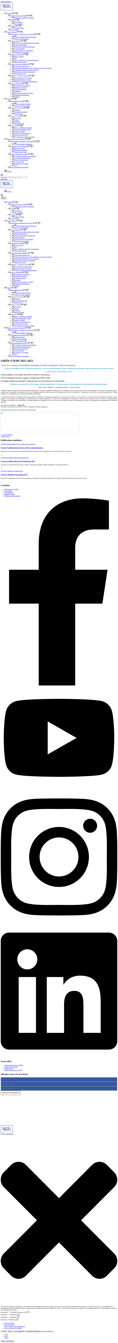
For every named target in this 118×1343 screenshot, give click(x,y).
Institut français (8, 1068)
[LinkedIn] (59, 1057)
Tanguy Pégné (113, 1121)
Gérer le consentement (7, 1341)
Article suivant (6, 436)
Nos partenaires (8, 492)
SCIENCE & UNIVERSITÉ (66, 365)
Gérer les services (9, 1325)
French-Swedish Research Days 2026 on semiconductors (22, 448)
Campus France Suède (11, 1067)
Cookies (114, 1124)
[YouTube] (59, 789)
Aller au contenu (5, 1)
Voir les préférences (19, 1331)
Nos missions (8, 491)
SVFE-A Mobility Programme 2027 (14, 475)
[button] (13, 13)
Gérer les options (9, 1323)
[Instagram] (59, 923)
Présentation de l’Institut (11, 489)
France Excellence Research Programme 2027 (18, 461)
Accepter (3, 1331)
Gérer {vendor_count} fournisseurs (14, 1326)
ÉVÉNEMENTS (53, 365)
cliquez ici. (44, 407)
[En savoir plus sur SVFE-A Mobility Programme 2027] (12, 471)
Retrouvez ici (5, 410)
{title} (6, 1334)
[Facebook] (59, 685)
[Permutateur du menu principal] (4, 198)
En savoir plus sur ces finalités (13, 1328)
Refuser (10, 1331)
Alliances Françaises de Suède (13, 1070)
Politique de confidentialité (12, 496)
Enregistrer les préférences (34, 1331)
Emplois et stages (9, 494)
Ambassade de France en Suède (13, 1065)
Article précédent (6, 435)
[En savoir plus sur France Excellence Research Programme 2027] (15, 457)
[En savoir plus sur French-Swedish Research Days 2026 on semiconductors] (18, 444)
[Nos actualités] (2, 175)
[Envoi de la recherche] (26, 177)
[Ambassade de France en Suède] (41, 1105)
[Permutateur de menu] (16, 13)
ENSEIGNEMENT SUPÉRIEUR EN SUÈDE (33, 365)
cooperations (14, 365)
